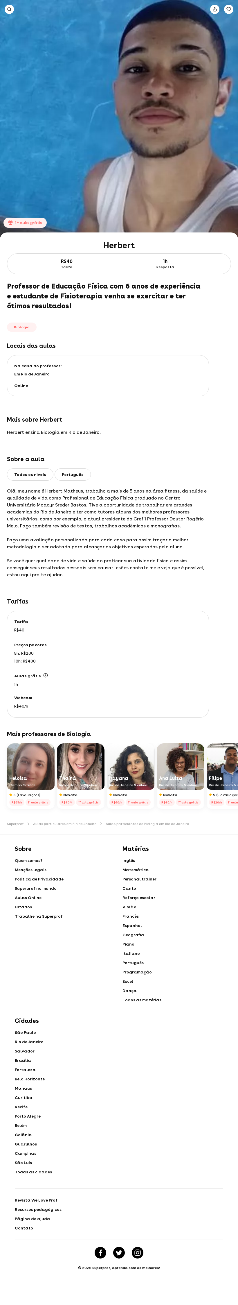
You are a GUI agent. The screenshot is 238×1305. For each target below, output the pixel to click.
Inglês (128, 860)
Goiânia (23, 1134)
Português (133, 962)
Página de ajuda (32, 1218)
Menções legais (30, 869)
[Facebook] (100, 1253)
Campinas (25, 1153)
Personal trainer (139, 879)
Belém (21, 1125)
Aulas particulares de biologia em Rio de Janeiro (147, 824)
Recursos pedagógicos (38, 1209)
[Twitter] (119, 1253)
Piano (128, 944)
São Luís (23, 1162)
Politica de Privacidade (39, 879)
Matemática (135, 869)
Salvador (25, 1051)
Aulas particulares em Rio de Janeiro (64, 824)
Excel (127, 981)
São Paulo (25, 1032)
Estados (23, 907)
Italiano (131, 953)
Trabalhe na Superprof (39, 916)
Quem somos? (28, 860)
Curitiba (24, 1097)
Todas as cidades (33, 1172)
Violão (129, 907)
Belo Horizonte (30, 1079)
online (21, 385)
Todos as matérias (141, 1000)
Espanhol (132, 925)
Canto (129, 888)
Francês (130, 916)
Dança (129, 990)
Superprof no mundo (36, 888)
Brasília (23, 1060)
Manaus (23, 1088)
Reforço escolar (138, 897)
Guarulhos (26, 1144)
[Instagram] (137, 1253)
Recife (21, 1106)
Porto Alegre (28, 1116)
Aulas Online (28, 897)
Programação (137, 972)
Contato (24, 1228)
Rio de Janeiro (29, 1041)
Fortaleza (25, 1069)
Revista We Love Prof (36, 1200)
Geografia (133, 934)
